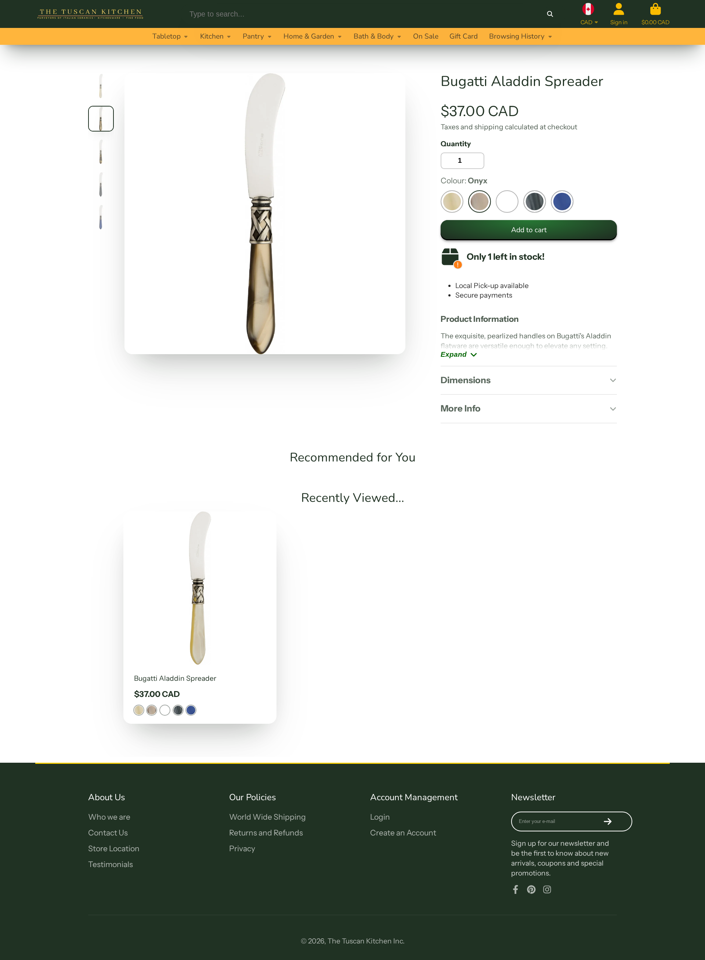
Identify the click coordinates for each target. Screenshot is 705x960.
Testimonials (110, 864)
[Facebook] (515, 889)
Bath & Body (374, 36)
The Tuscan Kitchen (360, 940)
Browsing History (517, 36)
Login (380, 816)
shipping (488, 126)
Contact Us (108, 832)
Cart (655, 14)
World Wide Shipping (267, 816)
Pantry (253, 36)
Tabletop (166, 36)
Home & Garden (308, 36)
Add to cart (529, 230)
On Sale (425, 36)
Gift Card (463, 36)
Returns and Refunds (266, 832)
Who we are (109, 816)
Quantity (456, 143)
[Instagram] (547, 889)
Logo (90, 14)
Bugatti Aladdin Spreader (199, 617)
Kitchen (212, 36)
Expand (454, 354)
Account (619, 14)
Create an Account (403, 832)
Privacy (242, 848)
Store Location (114, 848)
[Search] (550, 14)
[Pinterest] (531, 889)
